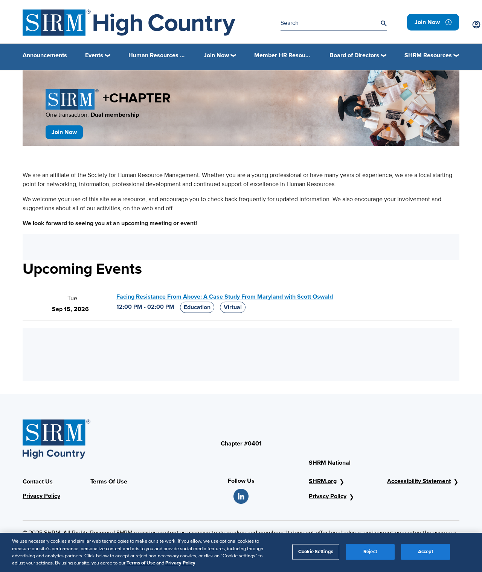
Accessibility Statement (419, 481)
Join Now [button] (216, 55)
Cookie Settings (315, 552)
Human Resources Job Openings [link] (157, 55)
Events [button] (94, 55)
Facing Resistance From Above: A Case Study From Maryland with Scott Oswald (224, 297)
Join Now (64, 132)
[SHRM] (129, 22)
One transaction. (92, 115)
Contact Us (38, 481)
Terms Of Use (108, 481)
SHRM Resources (428, 55)
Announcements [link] (45, 55)
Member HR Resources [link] (282, 55)
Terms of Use (141, 563)
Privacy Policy (41, 496)
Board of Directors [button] (354, 55)
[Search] (384, 23)
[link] (433, 22)
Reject (370, 552)
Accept (425, 552)
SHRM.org (323, 481)
